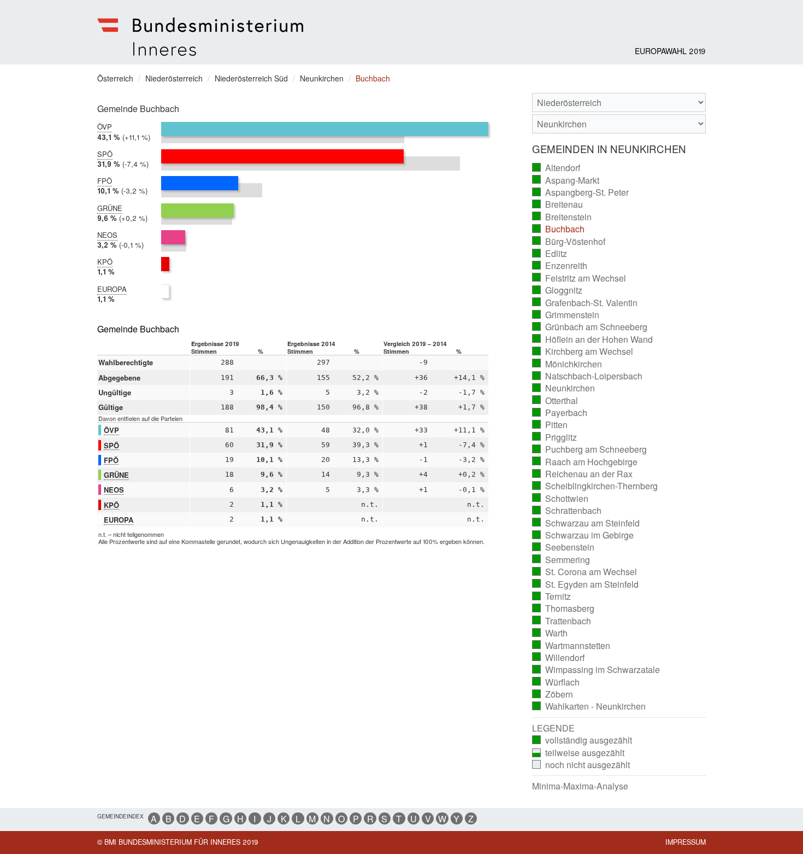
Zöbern (553, 694)
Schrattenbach (567, 511)
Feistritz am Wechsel (579, 278)
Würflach (556, 682)
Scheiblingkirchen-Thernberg (595, 486)
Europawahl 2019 (670, 50)
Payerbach (560, 413)
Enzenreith (560, 266)
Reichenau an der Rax (583, 474)
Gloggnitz (557, 290)
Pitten (550, 425)
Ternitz (552, 596)
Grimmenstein (566, 315)
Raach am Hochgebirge (585, 462)
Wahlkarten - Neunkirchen (589, 706)
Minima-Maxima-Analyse (580, 786)
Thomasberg (563, 609)
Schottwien (560, 499)
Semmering (561, 560)
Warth (550, 633)
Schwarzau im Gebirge (583, 535)
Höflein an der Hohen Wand (593, 340)
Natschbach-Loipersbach (587, 376)
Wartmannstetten (571, 646)
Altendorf (556, 168)
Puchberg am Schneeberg (590, 449)
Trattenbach (562, 621)
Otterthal (555, 401)
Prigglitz (555, 437)
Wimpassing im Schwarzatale (596, 670)
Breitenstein (562, 217)
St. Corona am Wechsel (585, 572)
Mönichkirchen (567, 364)
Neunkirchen (564, 388)
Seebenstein (563, 547)
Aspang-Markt (566, 180)
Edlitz (550, 254)
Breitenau (558, 204)
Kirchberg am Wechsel (583, 352)
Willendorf (558, 658)
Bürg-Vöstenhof (569, 242)
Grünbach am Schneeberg (590, 327)
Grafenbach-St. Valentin (585, 303)
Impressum (685, 842)
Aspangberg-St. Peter (581, 192)
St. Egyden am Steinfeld (586, 584)
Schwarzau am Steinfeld (586, 523)
